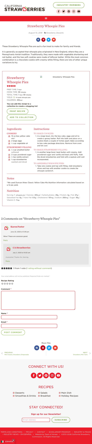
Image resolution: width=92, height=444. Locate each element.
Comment (6, 289)
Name (4, 313)
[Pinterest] (68, 11)
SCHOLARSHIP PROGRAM (59, 432)
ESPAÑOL (9, 441)
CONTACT (41, 432)
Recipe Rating (7, 281)
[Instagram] (73, 11)
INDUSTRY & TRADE (82, 432)
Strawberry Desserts (55, 33)
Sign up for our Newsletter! (46, 414)
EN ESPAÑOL (26, 434)
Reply (5, 240)
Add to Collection (21, 117)
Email (4, 322)
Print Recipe (17, 111)
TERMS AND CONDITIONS (11, 432)
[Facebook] (58, 11)
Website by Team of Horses (46, 434)
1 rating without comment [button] (39, 268)
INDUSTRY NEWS (11, 434)
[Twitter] (63, 11)
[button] (46, 18)
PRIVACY (29, 432)
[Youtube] (79, 11)
